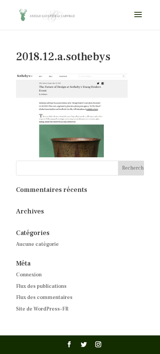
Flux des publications (41, 286)
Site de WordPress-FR (42, 309)
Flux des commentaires (44, 297)
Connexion (29, 274)
